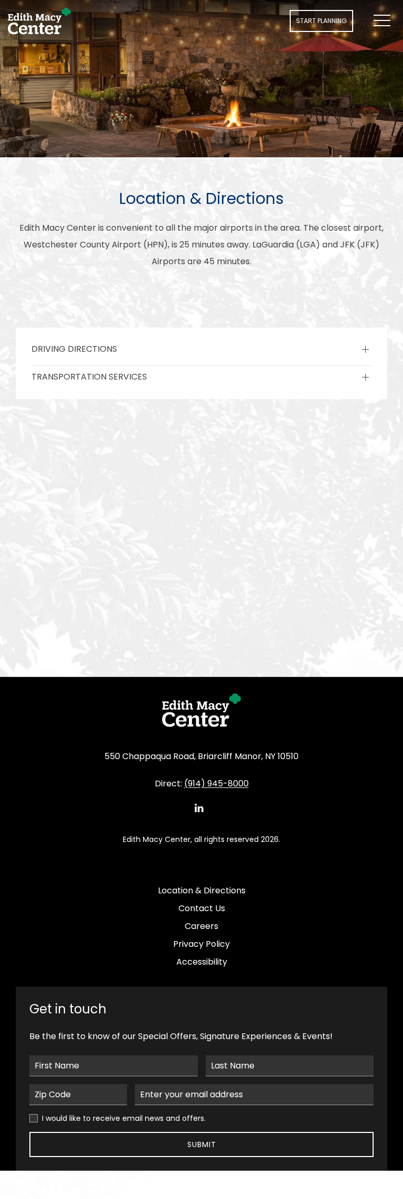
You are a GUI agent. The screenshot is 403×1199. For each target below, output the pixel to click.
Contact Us (201, 908)
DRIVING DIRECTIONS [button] (74, 349)
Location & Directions (202, 890)
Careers (201, 926)
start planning (321, 20)
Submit (201, 1144)
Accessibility (201, 962)
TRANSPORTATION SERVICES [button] (89, 377)
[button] (382, 21)
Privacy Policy (201, 944)
